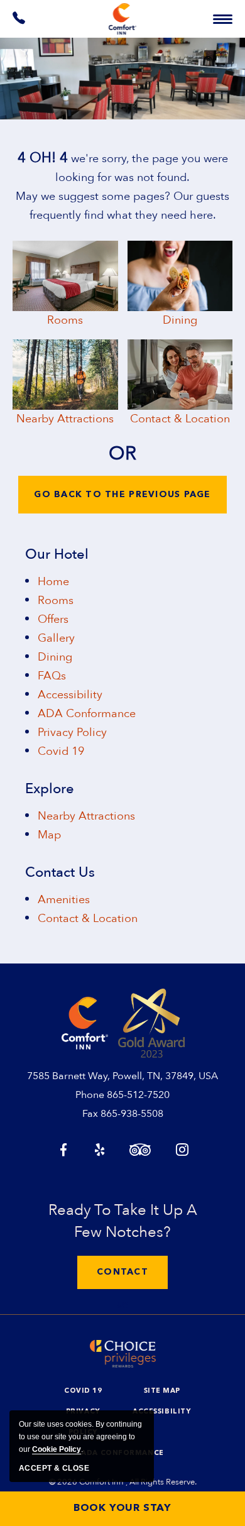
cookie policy (56, 1449)
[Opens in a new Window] (19, 20)
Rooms (65, 320)
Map (49, 835)
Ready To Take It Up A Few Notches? (122, 1221)
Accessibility (70, 695)
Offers (53, 619)
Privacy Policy (72, 732)
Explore (49, 789)
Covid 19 (61, 751)
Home (53, 582)
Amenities (64, 900)
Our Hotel (57, 554)
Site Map (162, 1391)
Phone (89, 1095)
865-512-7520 (138, 1095)
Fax (90, 1114)
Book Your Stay (123, 1508)
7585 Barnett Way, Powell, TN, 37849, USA (122, 1076)
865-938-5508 (132, 1114)
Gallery (56, 638)
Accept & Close (54, 1468)
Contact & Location (180, 419)
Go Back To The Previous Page (122, 494)
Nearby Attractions (65, 419)
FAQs (52, 676)
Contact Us (60, 872)
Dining (180, 320)
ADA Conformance (87, 714)
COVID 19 (83, 1391)
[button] (122, 1272)
